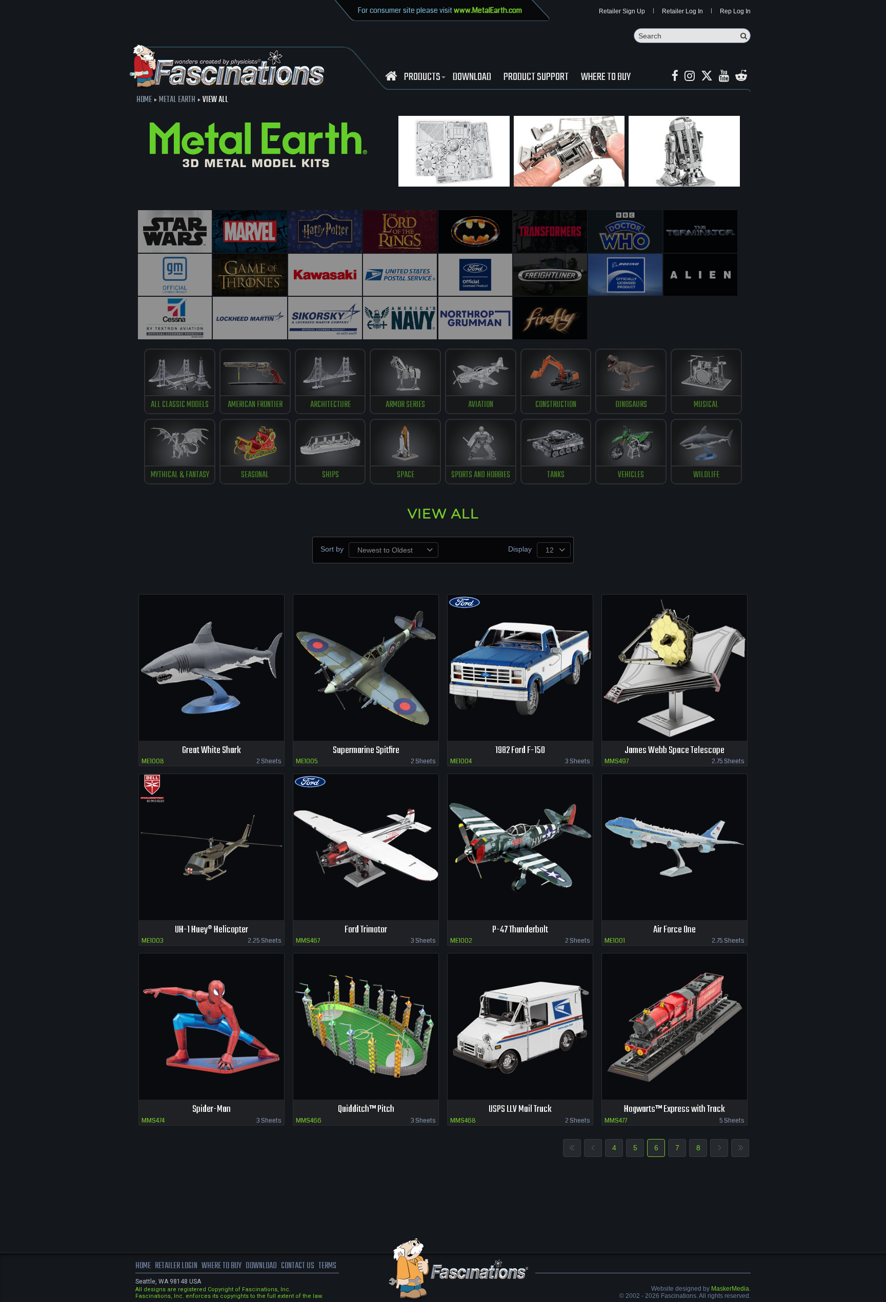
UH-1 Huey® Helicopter (211, 930)
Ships (330, 475)
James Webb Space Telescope (674, 750)
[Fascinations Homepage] (391, 76)
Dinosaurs (631, 405)
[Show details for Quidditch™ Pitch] (365, 1026)
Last (740, 1148)
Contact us (297, 1266)
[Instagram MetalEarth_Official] (689, 76)
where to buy (221, 1266)
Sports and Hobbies (480, 475)
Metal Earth (177, 100)
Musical (706, 405)
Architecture (330, 405)
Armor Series (405, 405)
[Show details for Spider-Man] (211, 1026)
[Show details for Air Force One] (674, 847)
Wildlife (706, 475)
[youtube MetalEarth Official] (724, 76)
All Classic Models (180, 405)
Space (405, 475)
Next (719, 1148)
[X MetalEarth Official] (706, 76)
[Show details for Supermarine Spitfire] (365, 668)
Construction (555, 405)
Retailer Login (176, 1266)
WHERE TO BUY (606, 77)
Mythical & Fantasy (180, 475)
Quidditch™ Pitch (366, 1109)
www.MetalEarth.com (488, 10)
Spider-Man (211, 1109)
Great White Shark (211, 750)
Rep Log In (735, 11)
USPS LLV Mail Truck (520, 1109)
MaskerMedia (730, 1288)
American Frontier (255, 405)
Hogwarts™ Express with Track (674, 1109)
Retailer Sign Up (622, 11)
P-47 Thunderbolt (520, 930)
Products (422, 77)
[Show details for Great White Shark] (211, 668)
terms (327, 1266)
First (572, 1148)
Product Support (536, 77)
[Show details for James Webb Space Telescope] (674, 668)
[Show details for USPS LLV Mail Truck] (520, 1026)
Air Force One (674, 930)
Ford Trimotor (366, 930)
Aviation (480, 405)
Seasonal (255, 475)
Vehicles (631, 475)
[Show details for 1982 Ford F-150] (520, 668)
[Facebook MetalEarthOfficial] (675, 76)
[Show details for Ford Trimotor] (365, 847)
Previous (593, 1148)
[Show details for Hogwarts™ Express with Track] (674, 1026)
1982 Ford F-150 (520, 750)
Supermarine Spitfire (366, 750)
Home (144, 100)
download (472, 77)
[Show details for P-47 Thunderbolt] (520, 847)
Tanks (556, 475)
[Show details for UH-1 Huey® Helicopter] (211, 847)
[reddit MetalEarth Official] (741, 76)
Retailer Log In (682, 11)
